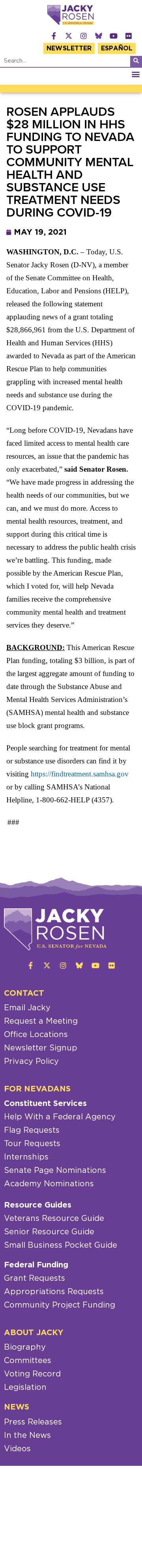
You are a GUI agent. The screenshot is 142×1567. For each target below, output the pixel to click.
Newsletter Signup (40, 1048)
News (16, 1407)
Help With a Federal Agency (60, 1117)
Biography (25, 1347)
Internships (26, 1157)
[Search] (136, 61)
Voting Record (32, 1374)
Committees (27, 1361)
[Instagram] (84, 36)
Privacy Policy (31, 1061)
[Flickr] (128, 36)
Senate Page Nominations (55, 1170)
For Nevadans (37, 1089)
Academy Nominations (49, 1184)
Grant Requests (34, 1278)
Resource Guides (37, 1205)
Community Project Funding (59, 1305)
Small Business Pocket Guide (60, 1245)
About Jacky (34, 1333)
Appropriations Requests (54, 1292)
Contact (24, 993)
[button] (135, 74)
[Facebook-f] (54, 36)
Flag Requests (32, 1130)
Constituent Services (45, 1104)
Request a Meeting (41, 1021)
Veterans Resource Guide (54, 1218)
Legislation (25, 1387)
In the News (27, 1435)
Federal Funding (36, 1265)
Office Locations (36, 1035)
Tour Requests (32, 1144)
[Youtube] (113, 36)
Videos (17, 1449)
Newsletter (69, 48)
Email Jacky (27, 1008)
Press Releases (33, 1422)
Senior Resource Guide (49, 1232)
